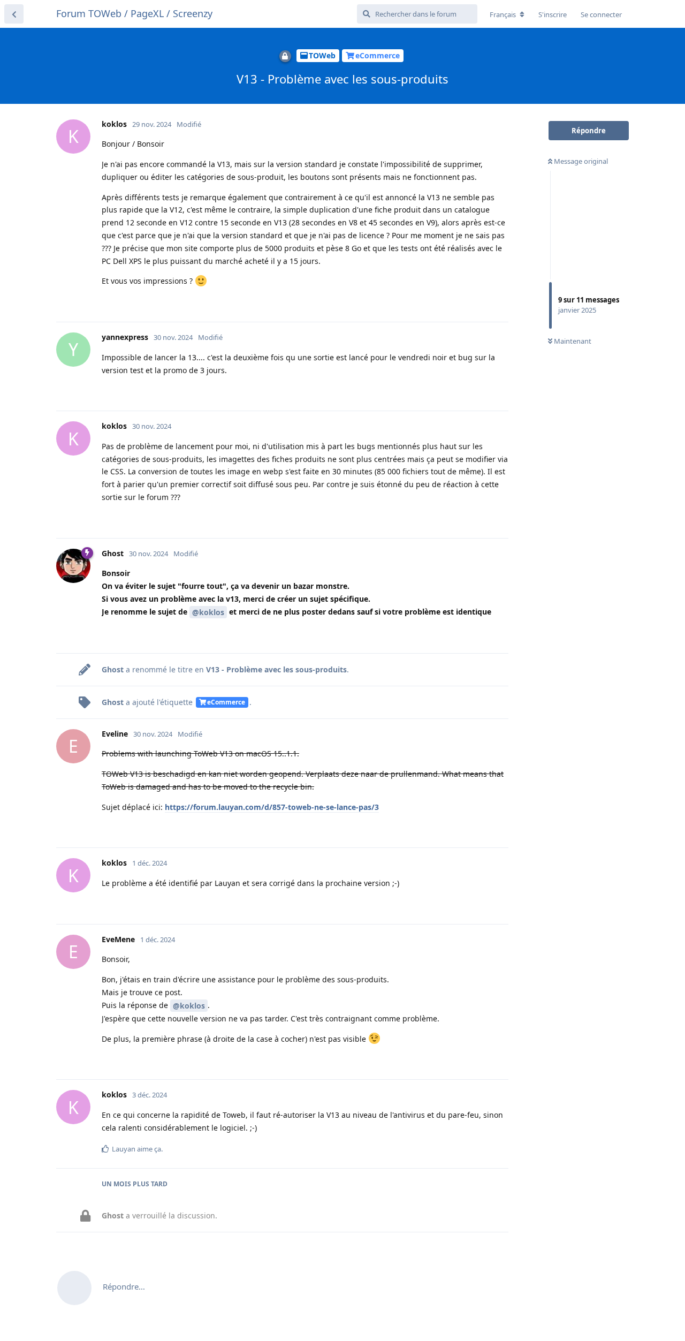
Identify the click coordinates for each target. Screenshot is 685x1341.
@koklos (208, 612)
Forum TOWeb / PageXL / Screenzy (134, 13)
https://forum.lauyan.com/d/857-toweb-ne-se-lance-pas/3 (272, 807)
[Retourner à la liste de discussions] (14, 14)
